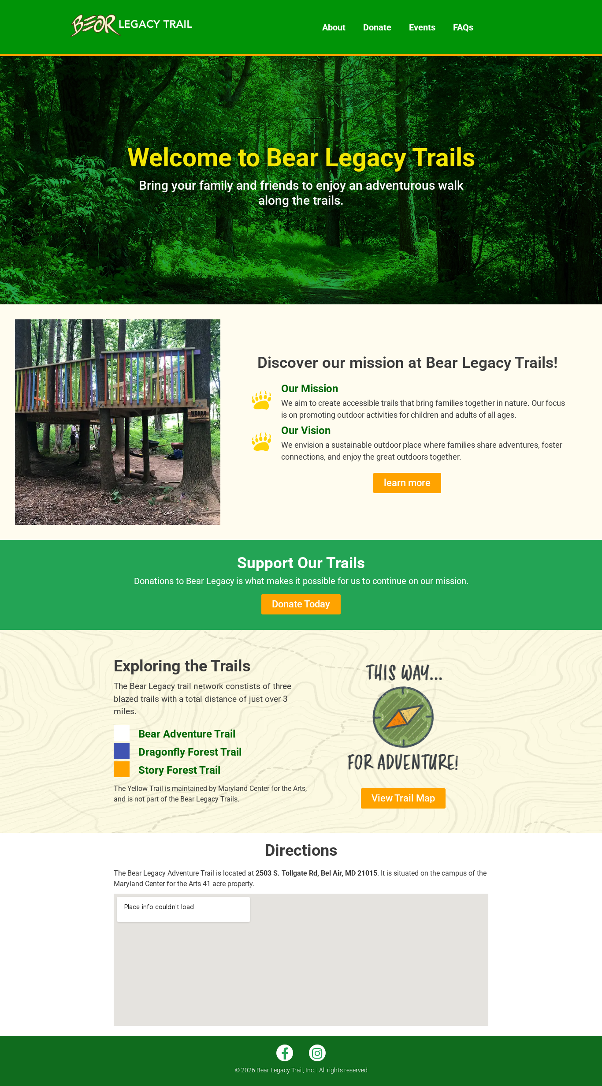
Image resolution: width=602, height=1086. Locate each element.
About (334, 27)
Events (422, 27)
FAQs (463, 27)
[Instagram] (317, 1053)
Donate (377, 27)
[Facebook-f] (284, 1053)
